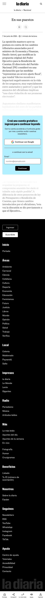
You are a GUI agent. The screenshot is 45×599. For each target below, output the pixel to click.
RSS (4, 519)
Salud (5, 327)
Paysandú (7, 359)
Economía (7, 291)
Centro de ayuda (10, 555)
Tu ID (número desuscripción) (10, 478)
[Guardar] (19, 27)
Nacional (27, 10)
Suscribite (10, 234)
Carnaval (6, 271)
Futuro (5, 303)
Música (5, 411)
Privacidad (7, 567)
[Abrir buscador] (41, 3)
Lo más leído (8, 430)
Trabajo (6, 331)
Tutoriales (7, 559)
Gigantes (6, 391)
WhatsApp (7, 527)
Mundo (5, 315)
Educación (7, 295)
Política (5, 323)
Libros (5, 311)
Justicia (6, 307)
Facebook (7, 535)
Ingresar (10, 227)
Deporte (6, 287)
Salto (4, 363)
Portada (6, 251)
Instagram (7, 531)
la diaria (17, 10)
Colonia (6, 351)
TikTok (5, 539)
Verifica (6, 335)
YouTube (6, 523)
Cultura (5, 283)
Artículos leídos (9, 415)
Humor (5, 453)
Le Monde (7, 383)
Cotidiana (7, 279)
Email (7, 156)
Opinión (6, 319)
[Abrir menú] (4, 4)
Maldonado (7, 355)
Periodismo (7, 407)
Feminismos (8, 299)
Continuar (22, 168)
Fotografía (7, 449)
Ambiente (7, 266)
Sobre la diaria (9, 495)
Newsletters (8, 515)
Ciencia (5, 275)
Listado (5, 473)
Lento (5, 387)
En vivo (5, 443)
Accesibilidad (8, 563)
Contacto (6, 571)
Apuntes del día (10, 434)
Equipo (5, 499)
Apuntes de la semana (13, 439)
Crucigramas (8, 457)
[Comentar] (26, 27)
